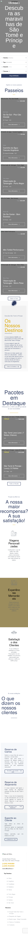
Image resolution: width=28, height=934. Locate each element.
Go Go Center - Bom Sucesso (11, 215)
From (18, 101)
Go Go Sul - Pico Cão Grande (12, 115)
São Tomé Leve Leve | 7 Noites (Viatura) (14, 433)
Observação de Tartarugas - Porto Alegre (13, 182)
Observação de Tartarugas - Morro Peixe (13, 281)
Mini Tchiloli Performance (13, 249)
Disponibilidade (14, 76)
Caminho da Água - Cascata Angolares (11, 148)
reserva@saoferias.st (7, 868)
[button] (14, 5)
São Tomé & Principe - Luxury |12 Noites (13, 467)
